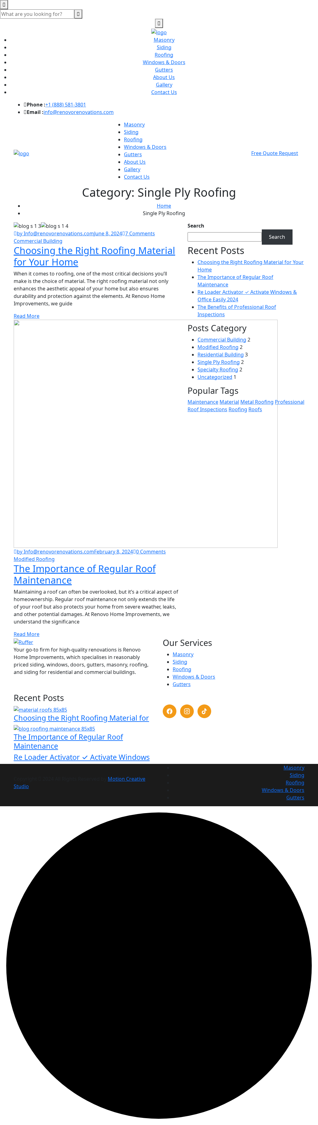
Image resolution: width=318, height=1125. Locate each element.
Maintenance (203, 401)
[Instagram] (187, 711)
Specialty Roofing (218, 369)
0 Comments (151, 551)
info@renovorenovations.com (78, 112)
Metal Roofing (257, 401)
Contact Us (164, 92)
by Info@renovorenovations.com (55, 233)
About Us (164, 77)
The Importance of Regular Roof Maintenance (85, 574)
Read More (26, 316)
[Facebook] (169, 711)
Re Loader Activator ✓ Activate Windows (82, 757)
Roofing (164, 54)
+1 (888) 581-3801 (65, 104)
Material (229, 401)
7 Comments (140, 233)
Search (196, 225)
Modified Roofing (218, 347)
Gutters (164, 69)
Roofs (255, 409)
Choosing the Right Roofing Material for (81, 718)
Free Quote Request (274, 153)
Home (164, 205)
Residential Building (221, 354)
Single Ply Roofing (219, 362)
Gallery (164, 84)
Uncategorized (215, 377)
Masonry (164, 39)
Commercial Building (222, 339)
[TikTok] (204, 711)
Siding (164, 47)
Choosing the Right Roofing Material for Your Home (94, 256)
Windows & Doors (164, 62)
